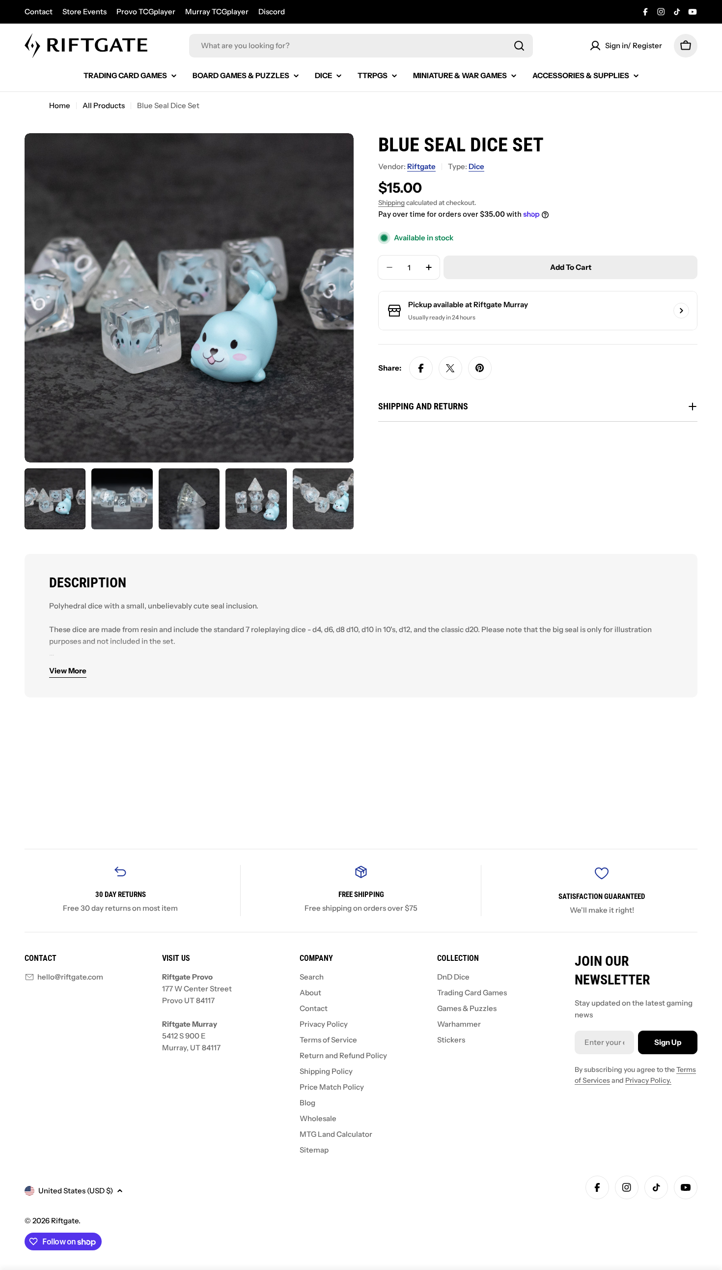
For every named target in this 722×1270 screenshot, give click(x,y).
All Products (104, 105)
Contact (39, 11)
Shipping (391, 202)
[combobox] (361, 46)
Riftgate (421, 166)
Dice (476, 166)
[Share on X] (450, 368)
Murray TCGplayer (217, 11)
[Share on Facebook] (421, 368)
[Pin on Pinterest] (480, 368)
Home (59, 105)
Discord (271, 11)
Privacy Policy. (648, 1080)
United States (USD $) (75, 1190)
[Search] (519, 46)
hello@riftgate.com (70, 976)
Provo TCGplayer (145, 11)
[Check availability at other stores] (681, 310)
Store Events (84, 11)
